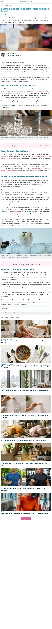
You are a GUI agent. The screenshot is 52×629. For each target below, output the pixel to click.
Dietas (2, 511)
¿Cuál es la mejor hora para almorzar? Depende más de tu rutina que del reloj (24, 514)
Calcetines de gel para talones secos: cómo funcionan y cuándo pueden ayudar (25, 342)
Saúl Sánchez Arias (16, 55)
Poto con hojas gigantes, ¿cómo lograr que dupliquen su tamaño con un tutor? (25, 391)
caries (32, 294)
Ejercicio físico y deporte (7, 486)
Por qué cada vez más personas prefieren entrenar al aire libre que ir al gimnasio (24, 489)
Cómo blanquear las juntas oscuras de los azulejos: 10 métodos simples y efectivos (25, 416)
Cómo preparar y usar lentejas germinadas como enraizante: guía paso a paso (25, 464)
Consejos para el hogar (7, 364)
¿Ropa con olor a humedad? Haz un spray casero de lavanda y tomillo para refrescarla (25, 366)
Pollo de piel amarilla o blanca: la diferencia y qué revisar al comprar (23, 440)
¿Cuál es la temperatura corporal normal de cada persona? (30, 146)
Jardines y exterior (6, 389)
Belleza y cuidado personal (8, 339)
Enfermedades (8, 5)
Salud (2, 5)
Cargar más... (26, 519)
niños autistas (16, 211)
